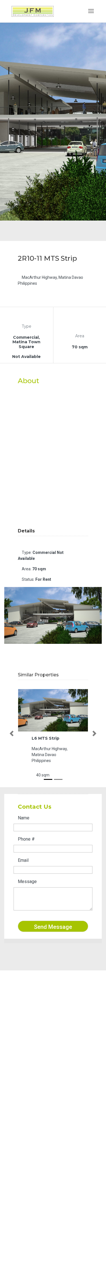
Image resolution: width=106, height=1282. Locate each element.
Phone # (26, 839)
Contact (22, 1114)
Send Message (53, 926)
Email (23, 860)
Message (27, 881)
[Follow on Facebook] (15, 1056)
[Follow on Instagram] (26, 1056)
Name (23, 818)
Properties (24, 1107)
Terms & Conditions (33, 1122)
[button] (11, 733)
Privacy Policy (28, 1129)
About (20, 1100)
